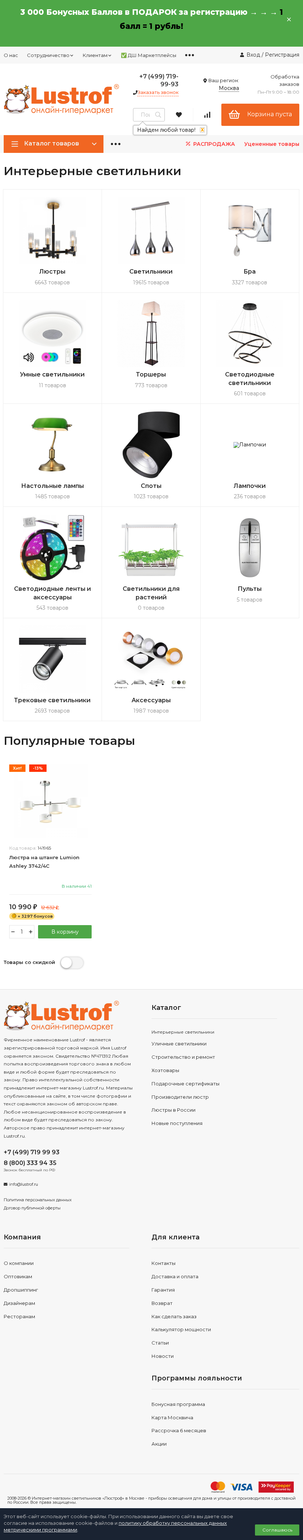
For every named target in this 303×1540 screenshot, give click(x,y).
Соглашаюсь (277, 1530)
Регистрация (282, 54)
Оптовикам (18, 1276)
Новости (163, 1356)
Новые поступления (177, 1123)
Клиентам (95, 55)
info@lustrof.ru (23, 1184)
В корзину (65, 931)
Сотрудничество (48, 55)
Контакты (164, 1263)
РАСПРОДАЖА (213, 144)
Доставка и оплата (175, 1276)
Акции (159, 1444)
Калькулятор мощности (181, 1329)
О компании (19, 1263)
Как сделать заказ (174, 1316)
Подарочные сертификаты (185, 1084)
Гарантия (163, 1290)
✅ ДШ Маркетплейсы (148, 55)
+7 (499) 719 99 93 (31, 1152)
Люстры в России (173, 1110)
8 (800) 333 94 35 (30, 1162)
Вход (253, 54)
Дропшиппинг (21, 1290)
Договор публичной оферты (32, 1208)
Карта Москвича (172, 1417)
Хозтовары (165, 1070)
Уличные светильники (179, 1044)
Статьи (160, 1343)
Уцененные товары (271, 144)
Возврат (162, 1303)
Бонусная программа (178, 1404)
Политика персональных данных (38, 1199)
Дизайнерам (19, 1303)
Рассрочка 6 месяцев (179, 1430)
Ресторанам (19, 1316)
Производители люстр (180, 1097)
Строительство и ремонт (183, 1057)
